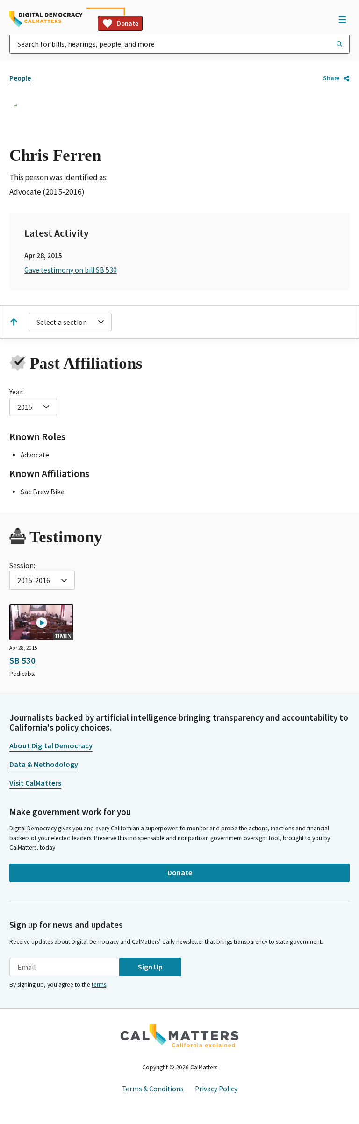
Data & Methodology (43, 764)
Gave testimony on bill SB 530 (70, 270)
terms (99, 985)
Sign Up (150, 966)
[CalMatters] (179, 1036)
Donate (127, 23)
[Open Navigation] (342, 19)
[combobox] (179, 44)
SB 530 (22, 660)
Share (331, 78)
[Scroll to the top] (13, 322)
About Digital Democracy (51, 745)
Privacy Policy (216, 1088)
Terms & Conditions (153, 1088)
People (20, 78)
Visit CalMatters (35, 782)
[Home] (46, 19)
